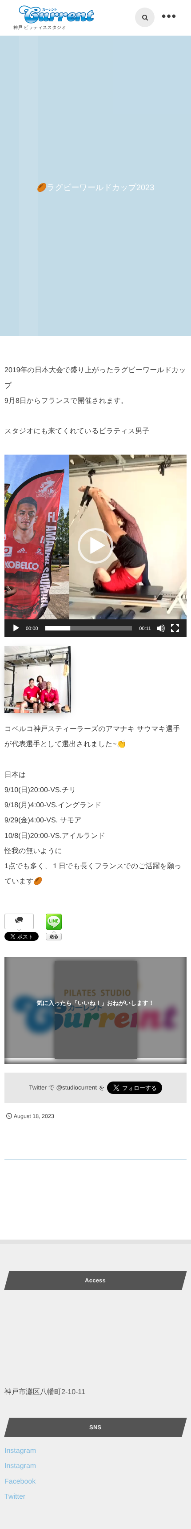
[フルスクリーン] (175, 628)
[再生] (16, 628)
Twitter (14, 1497)
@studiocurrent (76, 1087)
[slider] (88, 628)
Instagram (20, 1451)
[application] (95, 546)
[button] (95, 546)
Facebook (20, 1481)
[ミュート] (160, 628)
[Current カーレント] (55, 15)
